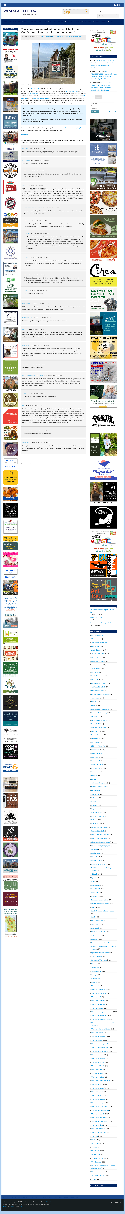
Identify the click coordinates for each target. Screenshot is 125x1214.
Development (95, 731)
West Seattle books (97, 1008)
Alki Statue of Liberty (98, 661)
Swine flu (94, 964)
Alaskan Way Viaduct (98, 654)
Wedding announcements (99, 993)
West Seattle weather (98, 1129)
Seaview (94, 917)
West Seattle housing (98, 1059)
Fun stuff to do (96, 768)
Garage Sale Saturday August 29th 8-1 (102, 623)
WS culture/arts (96, 1162)
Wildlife (94, 1147)
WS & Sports (95, 1151)
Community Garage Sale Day (100, 694)
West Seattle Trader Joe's (99, 1118)
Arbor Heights (96, 669)
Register (98, 97)
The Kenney (95, 968)
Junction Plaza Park (97, 831)
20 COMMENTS (47, 36)
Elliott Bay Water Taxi (98, 746)
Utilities (94, 982)
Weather (96, 22)
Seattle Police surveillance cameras (102, 911)
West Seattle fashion (98, 1033)
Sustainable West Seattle (99, 960)
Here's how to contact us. (51, 1202)
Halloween (94, 798)
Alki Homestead (96, 657)
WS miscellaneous (97, 1172)
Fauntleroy (94, 757)
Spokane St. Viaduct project (100, 953)
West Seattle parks (97, 1084)
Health (93, 801)
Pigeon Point (95, 885)
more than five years (71, 91)
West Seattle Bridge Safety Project (102, 1012)
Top (22, 1206)
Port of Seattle (59, 36)
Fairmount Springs (97, 753)
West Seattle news (72, 36)
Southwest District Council (100, 943)
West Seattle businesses (99, 1015)
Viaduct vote (95, 986)
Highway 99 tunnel (97, 816)
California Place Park (98, 687)
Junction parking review (99, 827)
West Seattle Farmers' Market (100, 1029)
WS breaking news (97, 1158)
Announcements (96, 665)
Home (6, 22)
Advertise (12, 22)
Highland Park (96, 813)
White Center (95, 1144)
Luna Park (94, 850)
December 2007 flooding (99, 713)
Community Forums (107, 22)
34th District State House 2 (100, 643)
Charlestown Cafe (97, 691)
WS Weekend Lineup (98, 1176)
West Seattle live (96, 1070)
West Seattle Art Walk (98, 1001)
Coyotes (93, 702)
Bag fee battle (95, 672)
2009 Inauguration (97, 635)
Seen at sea (94, 924)
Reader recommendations (99, 900)
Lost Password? (111, 111)
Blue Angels (95, 680)
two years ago (33, 93)
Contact (33, 22)
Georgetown (95, 794)
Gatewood (94, 779)
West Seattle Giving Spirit (99, 1044)
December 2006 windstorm (100, 709)
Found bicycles (96, 761)
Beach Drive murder (98, 676)
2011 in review (96, 639)
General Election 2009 (98, 787)
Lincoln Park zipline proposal (101, 846)
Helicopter (94, 805)
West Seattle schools (98, 1114)
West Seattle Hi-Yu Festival (99, 1051)
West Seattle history (97, 1055)
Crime (93, 705)
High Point (94, 809)
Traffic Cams (86, 22)
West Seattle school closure (100, 1110)
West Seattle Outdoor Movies (100, 1081)
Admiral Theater (96, 650)
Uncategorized (96, 979)
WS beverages (95, 1155)
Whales (93, 1140)
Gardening (94, 772)
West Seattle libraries (98, 1066)
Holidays (94, 820)
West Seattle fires (96, 1040)
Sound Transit (95, 935)
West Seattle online (97, 1077)
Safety (93, 907)
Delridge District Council (99, 720)
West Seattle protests (98, 1099)
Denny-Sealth (95, 724)
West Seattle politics (97, 1096)
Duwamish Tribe (96, 739)
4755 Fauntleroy (96, 646)
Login (92, 97)
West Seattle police (97, 1092)
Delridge (94, 717)
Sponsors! (77, 22)
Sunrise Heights (96, 956)
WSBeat (93, 1179)
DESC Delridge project (98, 728)
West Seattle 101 (96, 997)
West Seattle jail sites (98, 1062)
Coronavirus (95, 698)
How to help (95, 824)
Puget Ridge (95, 896)
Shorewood (95, 928)
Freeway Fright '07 (97, 765)
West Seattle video (97, 1125)
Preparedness (95, 893)
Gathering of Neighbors (99, 783)
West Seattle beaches (98, 1004)
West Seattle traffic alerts (99, 1121)
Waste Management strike (99, 990)
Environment (95, 750)
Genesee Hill (95, 790)
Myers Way (94, 857)
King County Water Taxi (99, 838)
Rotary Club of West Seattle (100, 904)
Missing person (96, 853)
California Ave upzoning (99, 683)
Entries (5, 1206)
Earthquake (95, 742)
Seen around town (97, 921)
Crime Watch (42, 22)
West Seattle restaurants (99, 1107)
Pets (92, 882)
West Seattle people (97, 1088)
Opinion (94, 878)
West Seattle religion (98, 1103)
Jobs (49, 22)
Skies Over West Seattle (98, 932)
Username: (94, 101)
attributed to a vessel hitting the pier (70, 128)
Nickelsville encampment (99, 864)
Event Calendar (23, 22)
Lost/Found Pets (58, 22)
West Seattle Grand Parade (99, 1048)
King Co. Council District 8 (100, 835)
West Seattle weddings (98, 1132)
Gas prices (94, 776)
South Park (94, 939)
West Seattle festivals (98, 1036)
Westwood (94, 1136)
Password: (93, 106)
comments (13, 1206)
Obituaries (68, 22)
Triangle (94, 975)
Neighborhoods (96, 861)
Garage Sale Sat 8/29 (96, 618)
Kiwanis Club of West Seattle (100, 842)
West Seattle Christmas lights (100, 1019)
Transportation (96, 971)
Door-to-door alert (97, 735)
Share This (24, 134)
